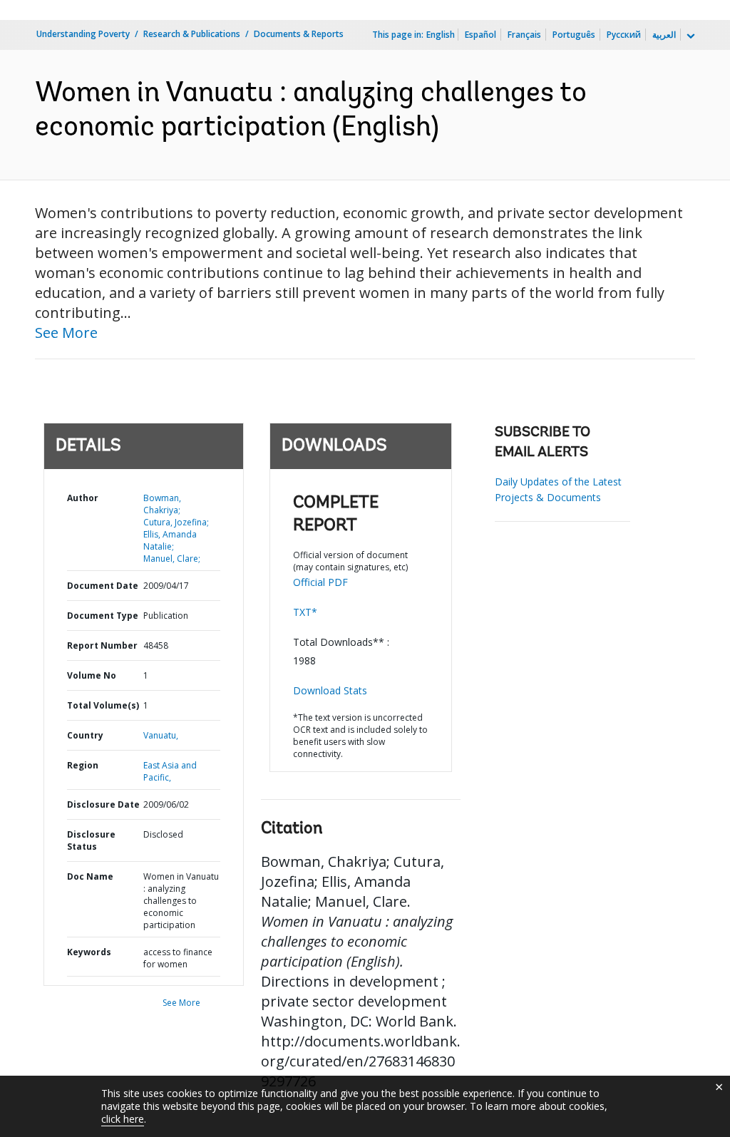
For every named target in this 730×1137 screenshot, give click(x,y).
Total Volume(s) (103, 705)
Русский (624, 35)
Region (82, 765)
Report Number (102, 645)
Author (82, 498)
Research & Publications (191, 34)
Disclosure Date (103, 804)
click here (122, 1119)
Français (524, 35)
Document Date (102, 586)
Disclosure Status (91, 840)
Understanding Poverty (83, 34)
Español (480, 35)
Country (85, 735)
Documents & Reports (299, 34)
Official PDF (320, 582)
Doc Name (90, 876)
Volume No (91, 675)
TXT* (305, 612)
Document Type (102, 615)
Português (573, 35)
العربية (664, 35)
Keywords (89, 952)
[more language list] (689, 36)
